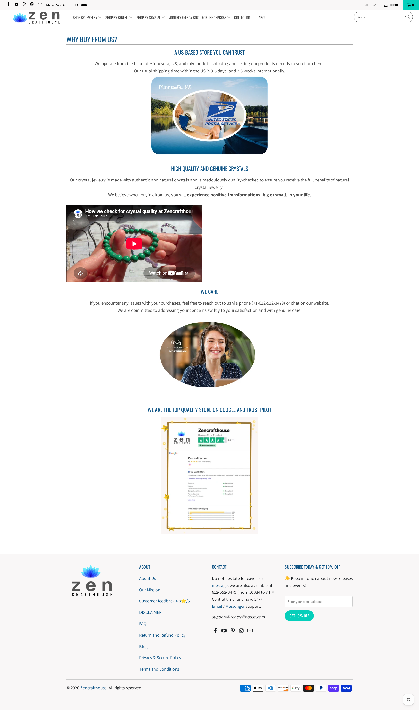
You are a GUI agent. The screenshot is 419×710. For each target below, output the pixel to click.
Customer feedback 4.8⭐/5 (164, 601)
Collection (242, 17)
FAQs (143, 623)
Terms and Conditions (159, 669)
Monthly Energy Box (184, 17)
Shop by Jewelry (85, 17)
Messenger (235, 606)
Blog (143, 646)
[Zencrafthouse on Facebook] (8, 5)
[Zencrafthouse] (36, 18)
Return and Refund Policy (162, 635)
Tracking (80, 4)
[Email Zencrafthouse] (40, 5)
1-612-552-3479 (57, 4)
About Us (147, 578)
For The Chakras (214, 17)
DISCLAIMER (150, 612)
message (220, 585)
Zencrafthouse (93, 688)
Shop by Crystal (149, 17)
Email (217, 606)
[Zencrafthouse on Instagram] (32, 5)
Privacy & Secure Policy (160, 657)
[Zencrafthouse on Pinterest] (24, 5)
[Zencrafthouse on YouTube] (16, 5)
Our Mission (149, 589)
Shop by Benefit (117, 17)
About (263, 17)
